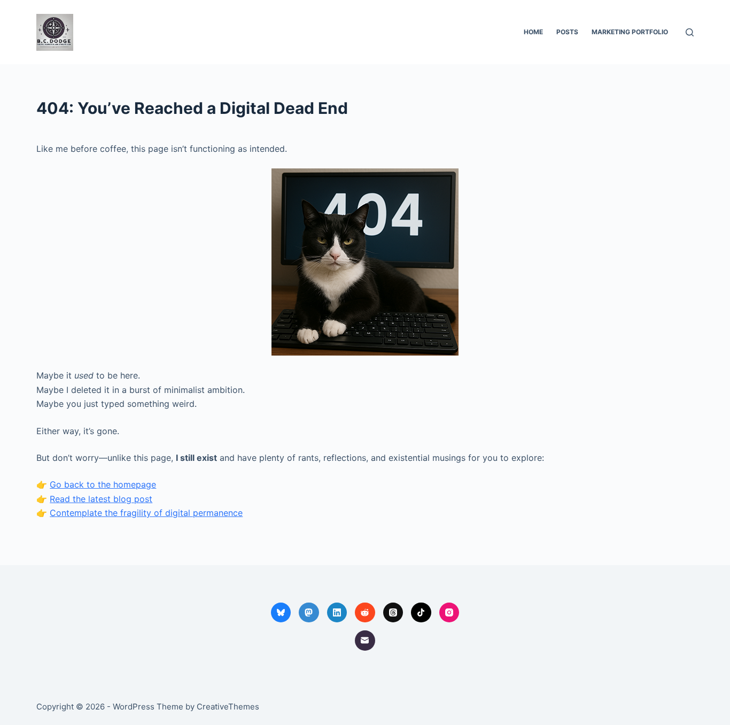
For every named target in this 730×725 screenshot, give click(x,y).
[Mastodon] (309, 613)
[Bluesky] (281, 613)
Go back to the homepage (103, 484)
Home (533, 32)
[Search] (690, 32)
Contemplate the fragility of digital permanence (146, 512)
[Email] (365, 640)
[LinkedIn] (337, 613)
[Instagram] (449, 613)
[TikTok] (421, 613)
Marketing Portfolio (630, 32)
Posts (567, 32)
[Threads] (393, 613)
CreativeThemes (228, 706)
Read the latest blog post (101, 498)
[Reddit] (365, 613)
